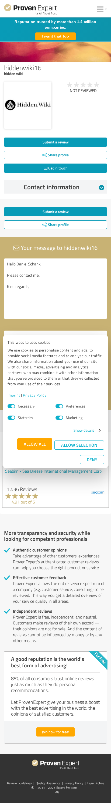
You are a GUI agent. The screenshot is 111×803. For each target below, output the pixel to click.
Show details (84, 430)
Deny (92, 459)
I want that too (55, 36)
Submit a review (56, 142)
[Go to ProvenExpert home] (30, 10)
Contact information (51, 186)
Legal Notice (95, 783)
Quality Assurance (48, 783)
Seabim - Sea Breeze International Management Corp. (53, 471)
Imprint (14, 395)
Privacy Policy (34, 395)
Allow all (35, 444)
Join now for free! (55, 731)
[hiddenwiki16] (28, 105)
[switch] (59, 406)
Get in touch (57, 168)
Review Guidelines (19, 783)
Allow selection (79, 445)
